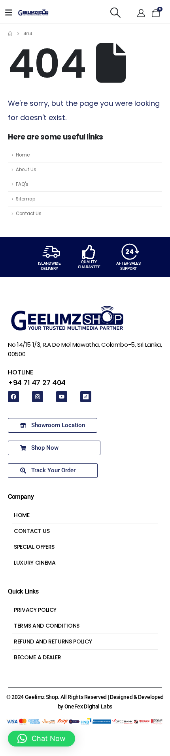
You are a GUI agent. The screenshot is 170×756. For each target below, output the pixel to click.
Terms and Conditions (46, 626)
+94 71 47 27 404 (37, 383)
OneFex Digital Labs (88, 706)
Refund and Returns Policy (53, 641)
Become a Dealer (37, 657)
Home (23, 155)
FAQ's (22, 184)
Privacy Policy (35, 610)
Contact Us (29, 213)
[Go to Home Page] (10, 33)
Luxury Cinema (34, 563)
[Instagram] (37, 396)
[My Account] (141, 13)
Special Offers (34, 547)
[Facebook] (13, 396)
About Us (26, 169)
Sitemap (25, 199)
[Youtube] (61, 396)
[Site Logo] (33, 12)
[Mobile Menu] (8, 12)
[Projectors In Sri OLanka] (85, 396)
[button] (116, 13)
